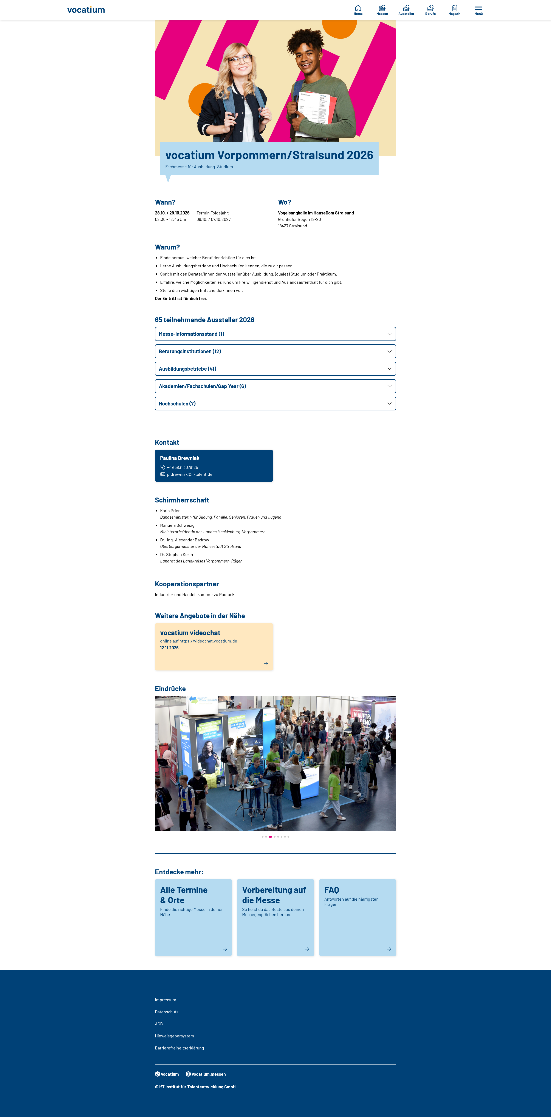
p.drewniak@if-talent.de (189, 474)
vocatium (170, 1074)
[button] (275, 333)
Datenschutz (166, 1011)
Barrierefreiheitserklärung (179, 1047)
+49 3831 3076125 (182, 467)
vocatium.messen (209, 1074)
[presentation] (159, 767)
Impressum (165, 999)
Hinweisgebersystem (174, 1035)
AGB (159, 1023)
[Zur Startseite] (89, 10)
